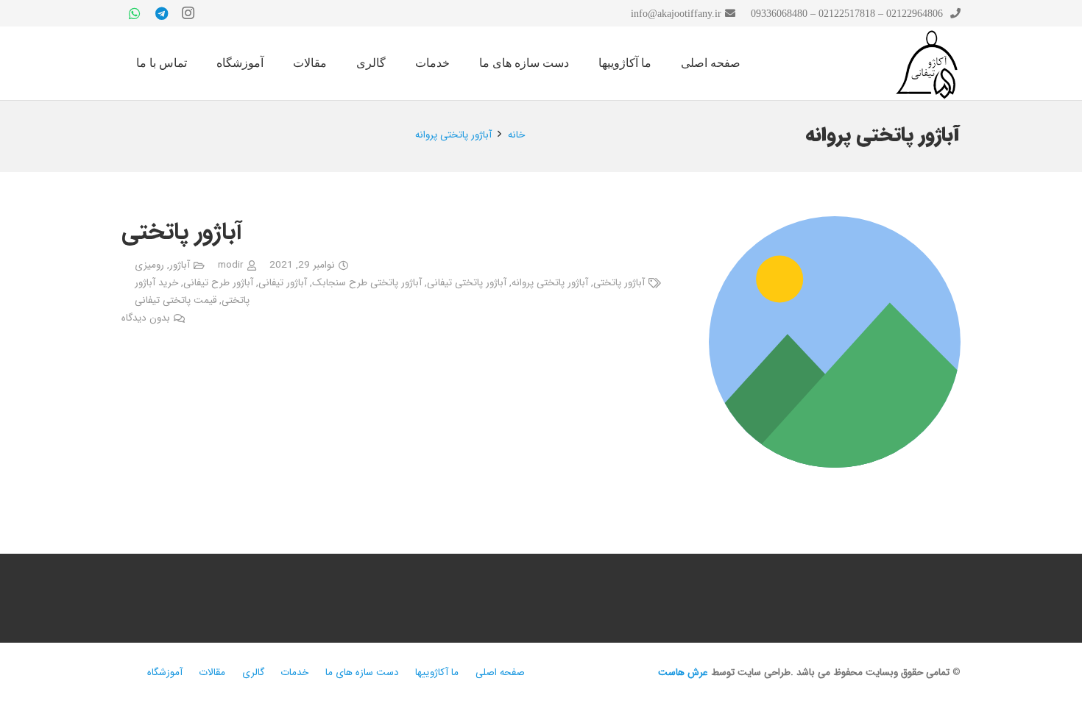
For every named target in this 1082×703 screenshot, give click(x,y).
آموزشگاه (165, 672)
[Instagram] (187, 13)
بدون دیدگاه (145, 318)
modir (230, 265)
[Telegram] (161, 13)
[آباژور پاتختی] (835, 225)
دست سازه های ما (362, 672)
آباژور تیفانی (282, 282)
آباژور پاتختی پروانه (550, 282)
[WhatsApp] (134, 13)
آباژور (179, 265)
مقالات (212, 672)
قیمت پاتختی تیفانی (175, 300)
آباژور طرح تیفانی (218, 282)
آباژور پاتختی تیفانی (466, 282)
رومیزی (149, 265)
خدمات (294, 672)
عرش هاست (683, 672)
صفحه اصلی (500, 672)
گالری (253, 672)
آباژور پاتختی (181, 232)
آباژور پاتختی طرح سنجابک (367, 282)
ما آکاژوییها (437, 672)
